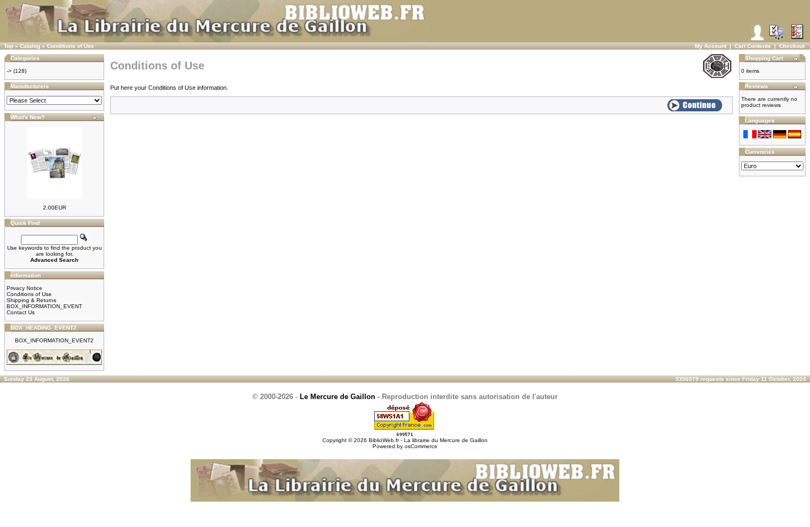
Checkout (791, 46)
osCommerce (421, 446)
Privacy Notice (24, 288)
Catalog (30, 46)
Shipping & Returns (31, 300)
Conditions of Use (70, 46)
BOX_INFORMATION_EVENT (44, 306)
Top (8, 46)
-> (9, 71)
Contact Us (21, 312)
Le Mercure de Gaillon (337, 396)
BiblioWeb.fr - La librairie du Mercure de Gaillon (428, 440)
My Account (710, 46)
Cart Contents (753, 46)
